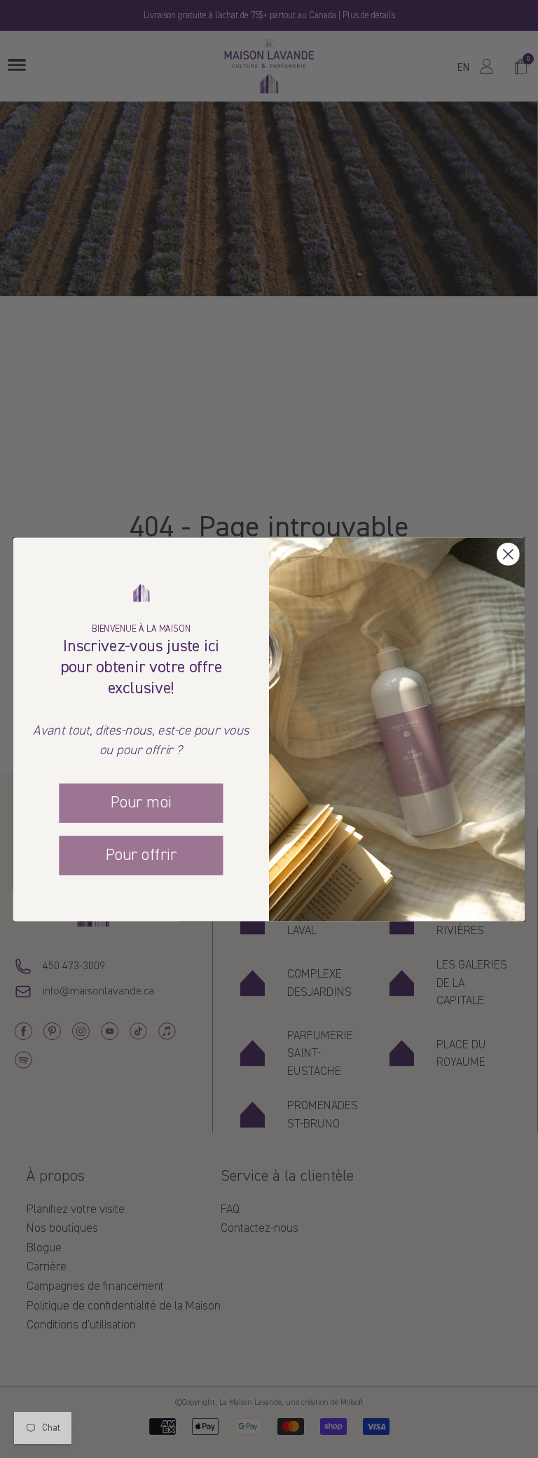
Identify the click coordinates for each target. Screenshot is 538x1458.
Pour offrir (141, 855)
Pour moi (141, 802)
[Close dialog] (508, 554)
